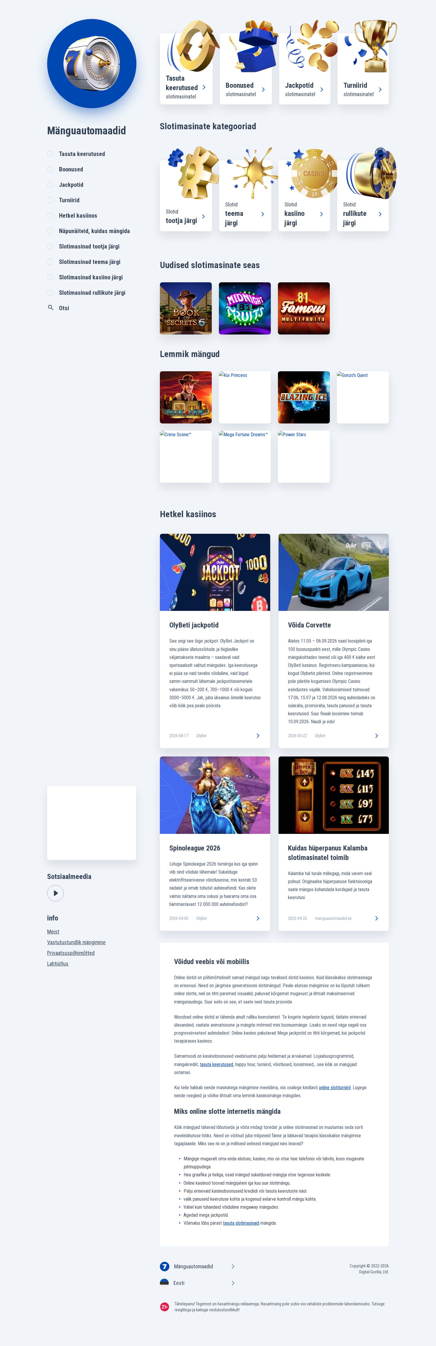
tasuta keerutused (216, 1064)
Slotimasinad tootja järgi (89, 246)
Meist (53, 931)
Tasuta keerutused (82, 153)
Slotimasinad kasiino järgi (91, 277)
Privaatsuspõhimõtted (71, 953)
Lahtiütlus (58, 963)
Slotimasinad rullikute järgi (92, 292)
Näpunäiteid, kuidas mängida (94, 231)
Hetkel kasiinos (78, 215)
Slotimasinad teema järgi (89, 261)
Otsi (64, 308)
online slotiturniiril (335, 1087)
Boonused (71, 169)
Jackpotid (71, 184)
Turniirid (69, 200)
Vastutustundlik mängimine (76, 942)
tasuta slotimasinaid (241, 1223)
